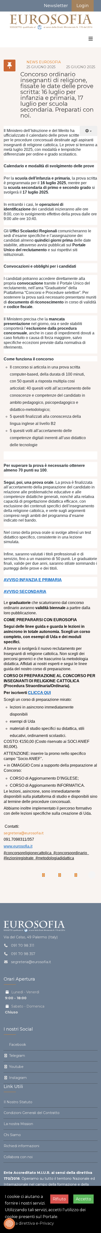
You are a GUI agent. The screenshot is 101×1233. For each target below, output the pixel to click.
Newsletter (55, 5)
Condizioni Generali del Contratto (32, 1113)
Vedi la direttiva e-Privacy (29, 1223)
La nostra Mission (18, 1124)
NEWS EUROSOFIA (43, 62)
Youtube (16, 1066)
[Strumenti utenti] (88, 131)
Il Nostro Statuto (18, 1102)
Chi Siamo (12, 1135)
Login (82, 5)
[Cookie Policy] (9, 1223)
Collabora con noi (18, 1157)
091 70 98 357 (23, 954)
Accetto (83, 1199)
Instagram (17, 1078)
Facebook (17, 1044)
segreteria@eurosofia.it (24, 833)
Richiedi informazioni (21, 1146)
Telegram (16, 1055)
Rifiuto (59, 1199)
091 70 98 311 (22, 945)
